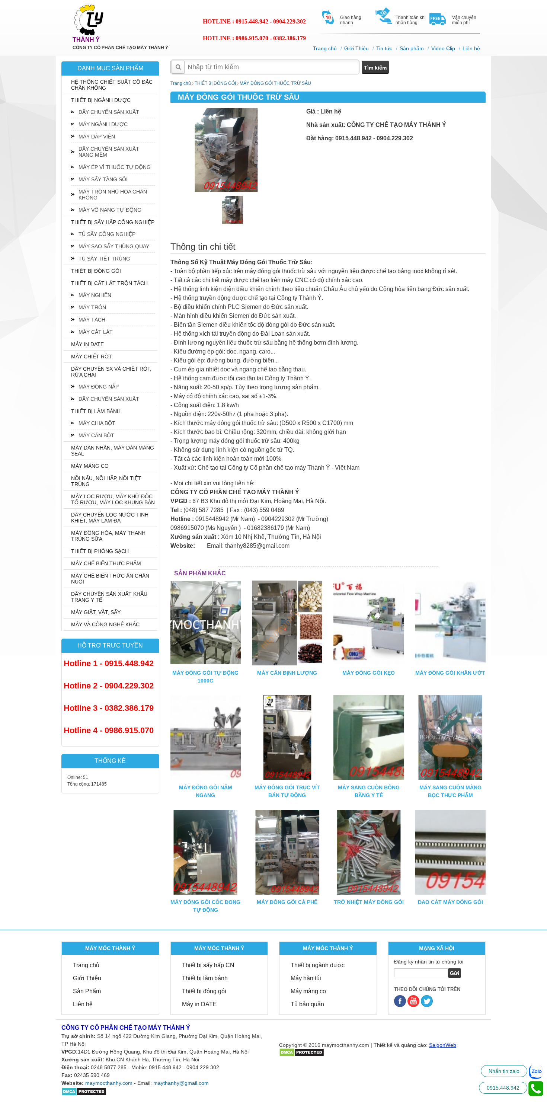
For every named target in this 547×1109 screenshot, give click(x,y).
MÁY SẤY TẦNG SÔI (103, 179)
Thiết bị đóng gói (204, 991)
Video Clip (443, 48)
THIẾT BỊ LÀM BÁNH (96, 411)
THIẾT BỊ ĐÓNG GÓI (96, 271)
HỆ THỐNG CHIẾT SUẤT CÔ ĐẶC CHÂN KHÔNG (112, 85)
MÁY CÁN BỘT (96, 435)
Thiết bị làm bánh (205, 978)
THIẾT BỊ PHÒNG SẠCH (100, 551)
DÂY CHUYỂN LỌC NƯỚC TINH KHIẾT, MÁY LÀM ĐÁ (109, 518)
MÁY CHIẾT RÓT (91, 356)
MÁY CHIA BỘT (97, 423)
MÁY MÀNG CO (90, 466)
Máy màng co (308, 991)
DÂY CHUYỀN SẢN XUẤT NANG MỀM (109, 152)
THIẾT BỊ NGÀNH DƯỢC (101, 100)
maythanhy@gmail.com (181, 1083)
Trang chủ (325, 48)
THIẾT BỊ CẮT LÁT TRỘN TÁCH (109, 283)
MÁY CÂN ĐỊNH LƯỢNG (287, 673)
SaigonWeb (442, 1045)
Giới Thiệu (356, 48)
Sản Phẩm (87, 991)
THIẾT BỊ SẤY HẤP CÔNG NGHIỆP (112, 222)
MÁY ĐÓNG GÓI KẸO (368, 673)
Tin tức (384, 48)
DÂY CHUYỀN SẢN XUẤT (109, 112)
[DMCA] (301, 1052)
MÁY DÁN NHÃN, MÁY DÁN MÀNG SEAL (112, 451)
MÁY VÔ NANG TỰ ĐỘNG (110, 210)
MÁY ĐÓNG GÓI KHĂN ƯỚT (450, 673)
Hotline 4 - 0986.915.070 (109, 730)
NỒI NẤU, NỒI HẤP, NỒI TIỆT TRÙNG (106, 481)
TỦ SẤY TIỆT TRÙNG (104, 259)
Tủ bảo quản (307, 1004)
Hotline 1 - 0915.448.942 (109, 663)
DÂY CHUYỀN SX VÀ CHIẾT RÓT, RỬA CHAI (111, 372)
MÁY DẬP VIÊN (97, 137)
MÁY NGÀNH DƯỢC (103, 124)
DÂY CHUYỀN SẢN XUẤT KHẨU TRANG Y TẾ (109, 597)
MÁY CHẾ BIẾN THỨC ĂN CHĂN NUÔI (110, 579)
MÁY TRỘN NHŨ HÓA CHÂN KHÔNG (113, 195)
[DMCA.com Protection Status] (83, 1091)
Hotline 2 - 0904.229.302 (109, 685)
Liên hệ (471, 48)
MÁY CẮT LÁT (96, 332)
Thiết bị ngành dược (318, 965)
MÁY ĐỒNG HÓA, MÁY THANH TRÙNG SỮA (108, 536)
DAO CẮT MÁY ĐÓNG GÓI (450, 902)
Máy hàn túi (306, 978)
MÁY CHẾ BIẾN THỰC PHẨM (106, 563)
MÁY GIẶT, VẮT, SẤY (96, 612)
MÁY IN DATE (87, 344)
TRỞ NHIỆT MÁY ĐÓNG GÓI (369, 902)
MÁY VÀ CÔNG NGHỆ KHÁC (105, 624)
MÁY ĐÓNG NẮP (99, 387)
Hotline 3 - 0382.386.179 (109, 708)
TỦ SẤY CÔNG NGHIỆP (107, 234)
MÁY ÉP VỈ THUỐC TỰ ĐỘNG (115, 167)
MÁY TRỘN (92, 307)
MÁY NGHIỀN (95, 295)
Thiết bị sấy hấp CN (208, 965)
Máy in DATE (199, 1004)
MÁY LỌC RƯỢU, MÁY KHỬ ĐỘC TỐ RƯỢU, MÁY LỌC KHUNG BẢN (113, 499)
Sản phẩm (412, 48)
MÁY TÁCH (92, 320)
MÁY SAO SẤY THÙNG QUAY (114, 246)
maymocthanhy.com (108, 1083)
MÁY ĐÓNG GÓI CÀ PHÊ (287, 902)
